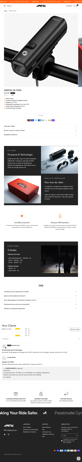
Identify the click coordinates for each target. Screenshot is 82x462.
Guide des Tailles (9, 126)
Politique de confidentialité (30, 429)
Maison (5, 10)
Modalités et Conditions (29, 432)
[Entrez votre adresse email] (76, 436)
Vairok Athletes (46, 427)
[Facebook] (6, 434)
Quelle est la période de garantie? (14, 308)
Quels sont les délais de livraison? (15, 296)
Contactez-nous (46, 432)
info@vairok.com (12, 430)
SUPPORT (45, 424)
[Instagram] (9, 434)
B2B (43, 436)
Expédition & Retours (10, 134)
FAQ (43, 429)
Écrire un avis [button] (75, 329)
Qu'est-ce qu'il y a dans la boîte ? (14, 130)
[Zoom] (74, 16)
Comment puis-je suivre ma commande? (17, 304)
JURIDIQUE (26, 424)
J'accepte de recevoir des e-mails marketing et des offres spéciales (70, 440)
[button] (10, 6)
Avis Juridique (27, 427)
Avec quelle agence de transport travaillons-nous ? (20, 300)
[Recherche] (74, 5)
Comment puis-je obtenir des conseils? (16, 291)
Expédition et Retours (48, 434)
